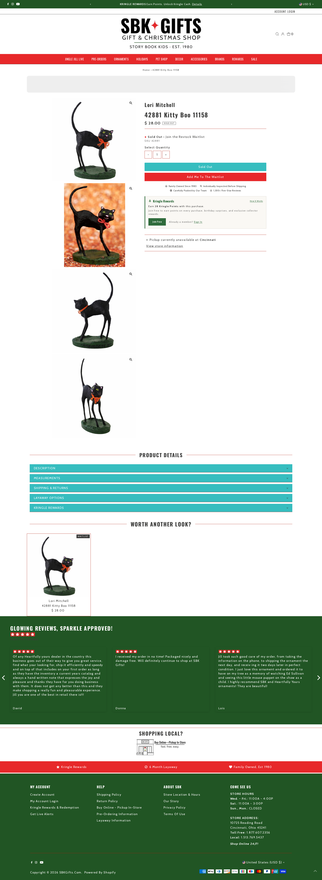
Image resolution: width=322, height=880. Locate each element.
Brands (220, 59)
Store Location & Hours (182, 794)
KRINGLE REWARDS (49, 508)
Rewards (238, 59)
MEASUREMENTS (47, 478)
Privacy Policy (175, 807)
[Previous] (90, 4)
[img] (162, 634)
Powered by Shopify (100, 872)
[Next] (231, 4)
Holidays (142, 59)
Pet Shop (162, 59)
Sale (254, 59)
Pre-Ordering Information (117, 814)
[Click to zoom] (131, 103)
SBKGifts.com (70, 872)
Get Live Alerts (42, 814)
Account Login (285, 12)
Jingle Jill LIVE (74, 59)
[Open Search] (277, 34)
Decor (179, 59)
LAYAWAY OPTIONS (49, 498)
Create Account (42, 794)
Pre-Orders (99, 59)
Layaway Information (114, 820)
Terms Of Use (174, 814)
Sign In (198, 221)
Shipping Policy (109, 794)
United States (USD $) (264, 862)
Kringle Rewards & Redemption (54, 807)
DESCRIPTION (45, 468)
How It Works (256, 201)
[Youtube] (17, 4)
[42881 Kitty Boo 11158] (59, 565)
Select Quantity (157, 147)
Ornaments (121, 59)
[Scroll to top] (315, 870)
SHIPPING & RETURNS (51, 488)
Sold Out (205, 167)
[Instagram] (13, 4)
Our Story (171, 801)
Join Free (157, 221)
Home (146, 70)
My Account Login (44, 801)
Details (197, 4)
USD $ (307, 4)
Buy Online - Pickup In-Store (119, 807)
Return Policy (107, 801)
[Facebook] (8, 4)
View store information (164, 246)
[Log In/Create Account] (282, 34)
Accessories (199, 59)
